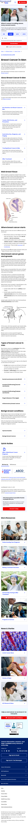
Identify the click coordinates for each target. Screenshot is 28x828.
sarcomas (20, 245)
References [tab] (13, 464)
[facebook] (6, 751)
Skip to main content (5, 1)
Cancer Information (5, 767)
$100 (10, 34)
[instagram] (4, 751)
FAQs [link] (2, 788)
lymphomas (7, 246)
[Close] (26, 7)
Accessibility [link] (4, 801)
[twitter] (2, 751)
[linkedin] (9, 751)
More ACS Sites (4, 783)
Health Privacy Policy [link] (5, 799)
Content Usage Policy (10, 492)
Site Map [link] (3, 791)
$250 (17, 34)
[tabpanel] (14, 475)
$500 (24, 34)
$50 (4, 34)
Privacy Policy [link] (4, 793)
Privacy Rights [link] (4, 796)
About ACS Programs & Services (8, 779)
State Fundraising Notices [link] (6, 807)
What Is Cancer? (7, 99)
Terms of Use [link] (4, 804)
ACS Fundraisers (5, 771)
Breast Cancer (4, 73)
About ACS (3, 775)
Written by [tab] (5, 464)
